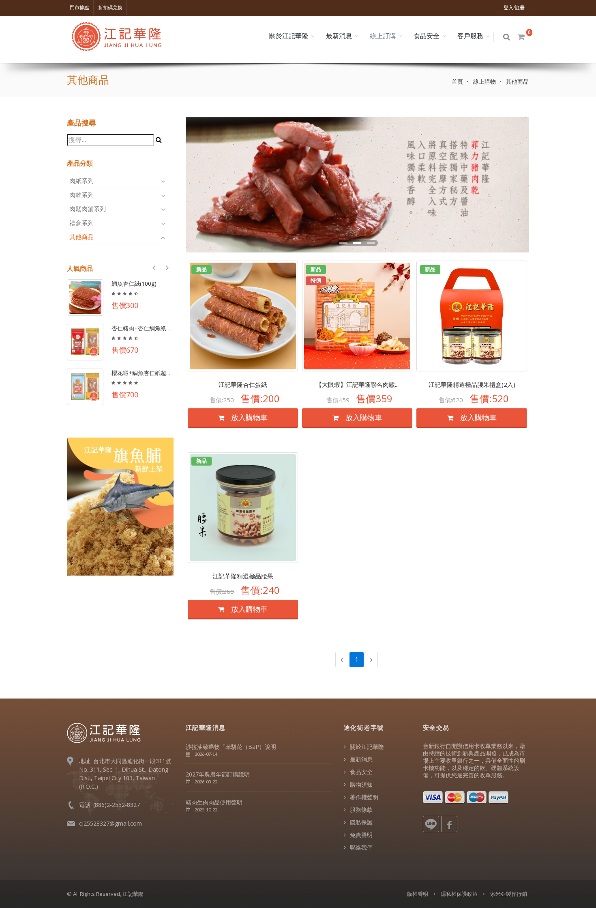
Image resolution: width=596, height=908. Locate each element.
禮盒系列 (82, 223)
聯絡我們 (361, 847)
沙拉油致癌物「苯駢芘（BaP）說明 (231, 747)
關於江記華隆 (288, 35)
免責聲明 (361, 835)
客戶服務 (470, 35)
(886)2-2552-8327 (116, 805)
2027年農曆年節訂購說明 (218, 774)
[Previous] (341, 659)
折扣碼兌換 (110, 7)
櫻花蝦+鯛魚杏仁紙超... (140, 373)
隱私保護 (361, 822)
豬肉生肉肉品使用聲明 (214, 802)
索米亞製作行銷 (508, 893)
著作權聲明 (364, 797)
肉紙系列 (82, 181)
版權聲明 (417, 893)
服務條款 (361, 809)
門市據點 (79, 7)
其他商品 (82, 237)
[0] (522, 37)
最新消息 (339, 35)
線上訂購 (383, 35)
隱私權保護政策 (459, 893)
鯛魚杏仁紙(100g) (134, 283)
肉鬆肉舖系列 (88, 209)
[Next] (371, 659)
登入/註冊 (514, 7)
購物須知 (361, 784)
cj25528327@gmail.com (110, 823)
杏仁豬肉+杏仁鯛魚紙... (140, 328)
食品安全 (426, 35)
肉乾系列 (82, 195)
